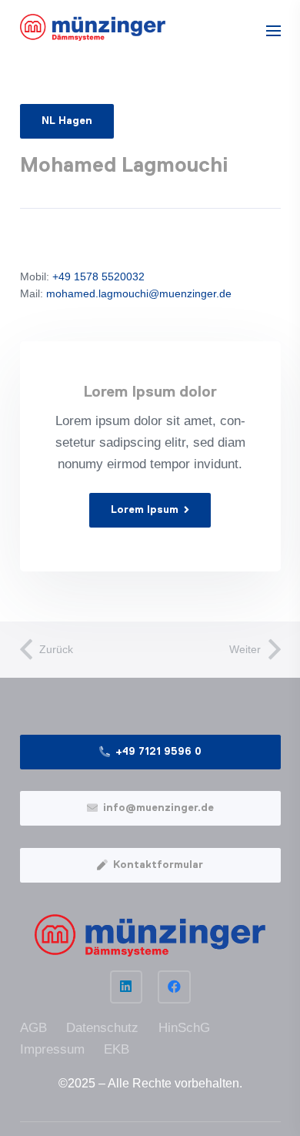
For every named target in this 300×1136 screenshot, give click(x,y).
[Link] (93, 27)
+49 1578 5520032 (97, 276)
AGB (33, 1027)
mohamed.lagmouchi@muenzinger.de (139, 293)
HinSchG (184, 1027)
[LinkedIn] (126, 987)
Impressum (52, 1049)
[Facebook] (174, 987)
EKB (116, 1049)
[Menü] (273, 31)
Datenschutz (102, 1027)
